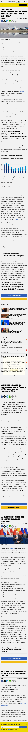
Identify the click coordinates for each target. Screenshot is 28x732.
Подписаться (14, 370)
